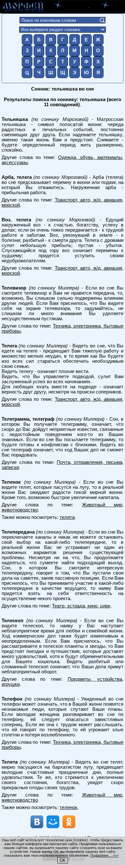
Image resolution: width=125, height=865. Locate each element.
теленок (68, 807)
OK (63, 860)
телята (67, 517)
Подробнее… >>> (104, 855)
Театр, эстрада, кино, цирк (81, 605)
